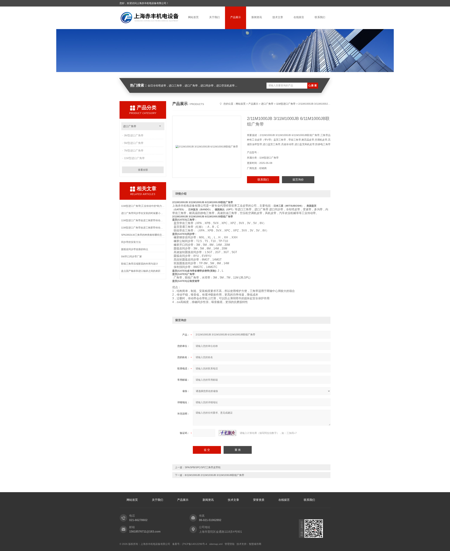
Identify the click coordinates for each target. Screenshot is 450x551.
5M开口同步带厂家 (131, 256)
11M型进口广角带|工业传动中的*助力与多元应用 (143, 206)
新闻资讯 (256, 17)
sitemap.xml (216, 544)
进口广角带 (129, 126)
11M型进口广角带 (134, 158)
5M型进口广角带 (133, 142)
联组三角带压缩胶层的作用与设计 (139, 263)
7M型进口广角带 (133, 150)
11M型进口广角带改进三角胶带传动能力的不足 (143, 227)
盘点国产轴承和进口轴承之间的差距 (140, 271)
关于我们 (214, 17)
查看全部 (143, 169)
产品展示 (235, 17)
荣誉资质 (258, 499)
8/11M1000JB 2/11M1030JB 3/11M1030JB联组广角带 (214, 475)
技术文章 (277, 17)
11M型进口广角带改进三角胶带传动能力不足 (143, 220)
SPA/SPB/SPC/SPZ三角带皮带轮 (203, 467)
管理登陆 (229, 544)
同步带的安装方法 (131, 242)
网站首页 (193, 17)
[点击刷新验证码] (227, 433)
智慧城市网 (255, 544)
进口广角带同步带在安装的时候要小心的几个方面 (143, 213)
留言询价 (298, 179)
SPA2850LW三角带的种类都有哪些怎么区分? (143, 234)
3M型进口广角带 (133, 135)
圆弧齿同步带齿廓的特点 (134, 249)
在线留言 (299, 17)
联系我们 (320, 17)
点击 (160, 126)
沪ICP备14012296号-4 (194, 544)
